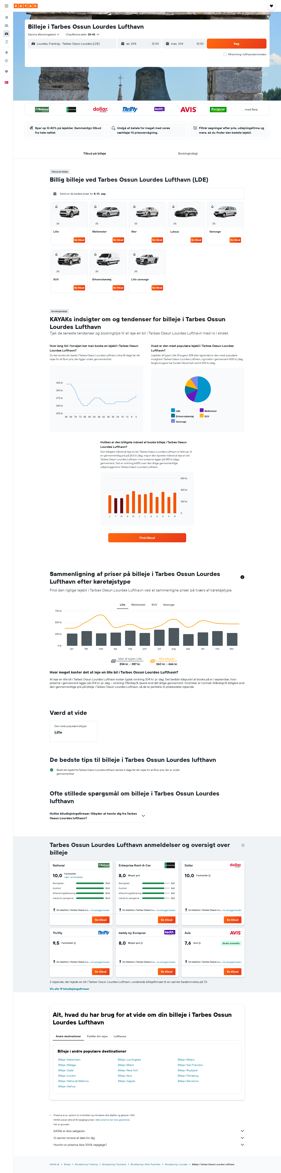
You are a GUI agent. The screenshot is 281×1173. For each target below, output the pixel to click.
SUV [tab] (154, 604)
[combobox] (44, 34)
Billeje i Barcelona (188, 1081)
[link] (147, 537)
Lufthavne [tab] (120, 1036)
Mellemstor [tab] (138, 604)
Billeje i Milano (186, 1059)
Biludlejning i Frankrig (86, 1164)
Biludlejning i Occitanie (114, 1164)
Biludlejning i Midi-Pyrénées (145, 1164)
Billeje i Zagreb (126, 1081)
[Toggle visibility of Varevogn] (178, 421)
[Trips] (6, 71)
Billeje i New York (128, 1070)
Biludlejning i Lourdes (176, 1164)
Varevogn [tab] (169, 604)
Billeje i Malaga (67, 1065)
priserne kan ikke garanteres (115, 1119)
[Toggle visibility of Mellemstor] (208, 410)
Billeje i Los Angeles (129, 1059)
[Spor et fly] (6, 60)
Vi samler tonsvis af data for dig (74, 1138)
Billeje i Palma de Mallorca (73, 1081)
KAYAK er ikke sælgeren (69, 1131)
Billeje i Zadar (66, 1070)
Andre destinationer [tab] (68, 1036)
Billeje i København (69, 1059)
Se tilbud (79, 239)
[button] (6, 6)
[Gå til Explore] (6, 52)
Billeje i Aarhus (66, 1086)
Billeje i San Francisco (190, 1065)
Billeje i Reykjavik (188, 1070)
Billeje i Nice (125, 1075)
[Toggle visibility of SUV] (204, 416)
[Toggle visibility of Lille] (175, 410)
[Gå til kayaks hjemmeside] (26, 6)
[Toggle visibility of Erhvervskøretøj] (182, 416)
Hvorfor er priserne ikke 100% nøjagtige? (80, 1145)
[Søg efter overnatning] (6, 25)
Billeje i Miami (126, 1065)
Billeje (67, 1164)
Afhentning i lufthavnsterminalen (247, 54)
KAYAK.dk (54, 1164)
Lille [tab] (122, 604)
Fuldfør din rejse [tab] (97, 1036)
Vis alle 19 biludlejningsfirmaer (69, 989)
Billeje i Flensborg (188, 1075)
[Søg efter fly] (6, 17)
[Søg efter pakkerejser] (6, 42)
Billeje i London (67, 1075)
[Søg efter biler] (6, 33)
